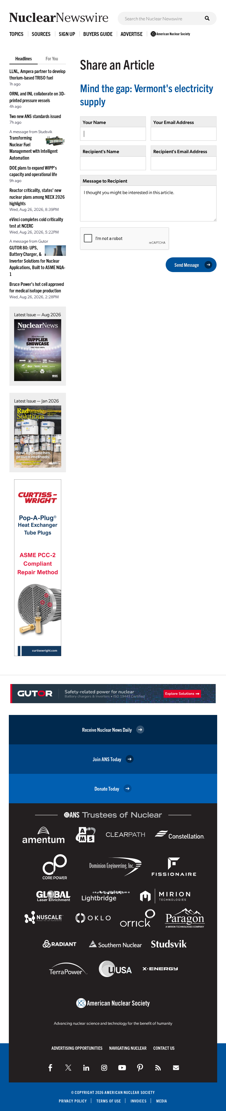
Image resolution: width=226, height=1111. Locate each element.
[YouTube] (122, 1068)
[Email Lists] (176, 1068)
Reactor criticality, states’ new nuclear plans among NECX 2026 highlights (37, 196)
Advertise (131, 33)
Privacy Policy (73, 1100)
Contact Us (164, 1048)
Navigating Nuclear (128, 1048)
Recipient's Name (101, 151)
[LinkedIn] (86, 1068)
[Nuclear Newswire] (158, 1068)
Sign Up (67, 33)
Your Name (94, 122)
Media (161, 1100)
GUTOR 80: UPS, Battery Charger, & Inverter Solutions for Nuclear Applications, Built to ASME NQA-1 (37, 260)
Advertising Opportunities (76, 1048)
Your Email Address (173, 122)
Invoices (139, 1100)
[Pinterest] (140, 1068)
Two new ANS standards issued (35, 116)
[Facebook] (50, 1068)
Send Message (187, 265)
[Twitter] (68, 1068)
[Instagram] (104, 1068)
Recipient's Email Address (180, 151)
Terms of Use (109, 1100)
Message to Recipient (105, 181)
